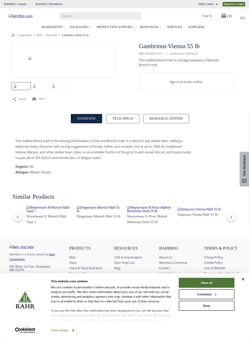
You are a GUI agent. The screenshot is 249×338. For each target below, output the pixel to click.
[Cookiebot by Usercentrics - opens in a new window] (25, 330)
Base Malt (51, 35)
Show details (60, 330)
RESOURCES (149, 27)
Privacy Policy (213, 257)
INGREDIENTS (51, 27)
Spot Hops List (124, 262)
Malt (39, 35)
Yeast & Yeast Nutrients (85, 268)
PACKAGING (79, 27)
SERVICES (174, 27)
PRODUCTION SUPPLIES (114, 27)
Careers (164, 268)
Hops (73, 262)
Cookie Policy (213, 262)
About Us (165, 257)
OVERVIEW (86, 118)
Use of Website (214, 268)
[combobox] (100, 16)
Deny (206, 305)
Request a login (234, 4)
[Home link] (14, 35)
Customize (204, 294)
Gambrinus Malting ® (184, 53)
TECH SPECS (122, 118)
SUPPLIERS (196, 27)
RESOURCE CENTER (166, 118)
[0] (240, 16)
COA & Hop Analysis (128, 257)
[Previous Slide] (17, 217)
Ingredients (26, 35)
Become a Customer (173, 262)
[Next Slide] (231, 217)
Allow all (206, 282)
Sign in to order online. (186, 82)
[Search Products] (136, 16)
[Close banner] (243, 279)
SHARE (22, 99)
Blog (117, 268)
